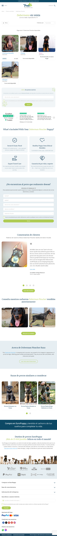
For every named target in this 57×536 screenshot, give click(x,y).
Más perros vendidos (28, 333)
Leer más (32, 269)
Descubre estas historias (10, 448)
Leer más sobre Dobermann (28, 361)
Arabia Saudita (36, 274)
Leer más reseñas (28, 290)
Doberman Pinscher (10, 352)
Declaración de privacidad (18, 534)
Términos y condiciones (7, 534)
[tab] (23, 285)
